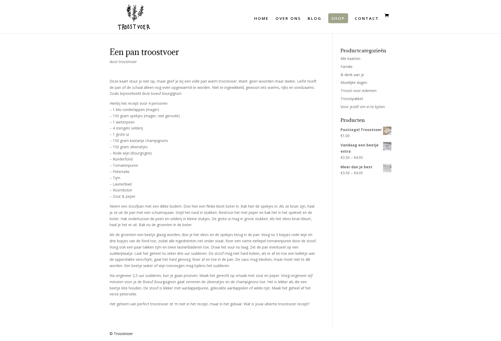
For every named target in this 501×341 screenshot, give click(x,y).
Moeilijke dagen (354, 82)
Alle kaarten (350, 58)
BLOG (314, 18)
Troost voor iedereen (359, 90)
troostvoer (128, 61)
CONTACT (367, 18)
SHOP (338, 18)
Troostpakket (352, 98)
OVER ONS (288, 18)
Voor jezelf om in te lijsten (363, 106)
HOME (261, 18)
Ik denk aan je (352, 74)
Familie (347, 66)
